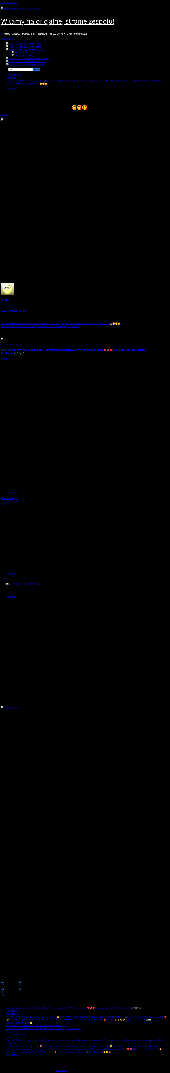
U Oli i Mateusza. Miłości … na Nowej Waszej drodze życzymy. (36, 1025)
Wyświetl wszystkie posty (13, 310)
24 (2, 988)
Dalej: (40, 326)
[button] (7, 38)
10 (2, 981)
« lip (3, 995)
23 (20, 985)
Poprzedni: (61, 323)
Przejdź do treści (9, 2)
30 (20, 988)
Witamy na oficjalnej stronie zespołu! (57, 21)
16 (20, 981)
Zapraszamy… (9, 498)
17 (2, 985)
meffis (4, 114)
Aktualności (12, 88)
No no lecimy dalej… (16, 1034)
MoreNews (61, 1070)
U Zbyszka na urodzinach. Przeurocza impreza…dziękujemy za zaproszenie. (43, 1028)
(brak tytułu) (12, 1013)
